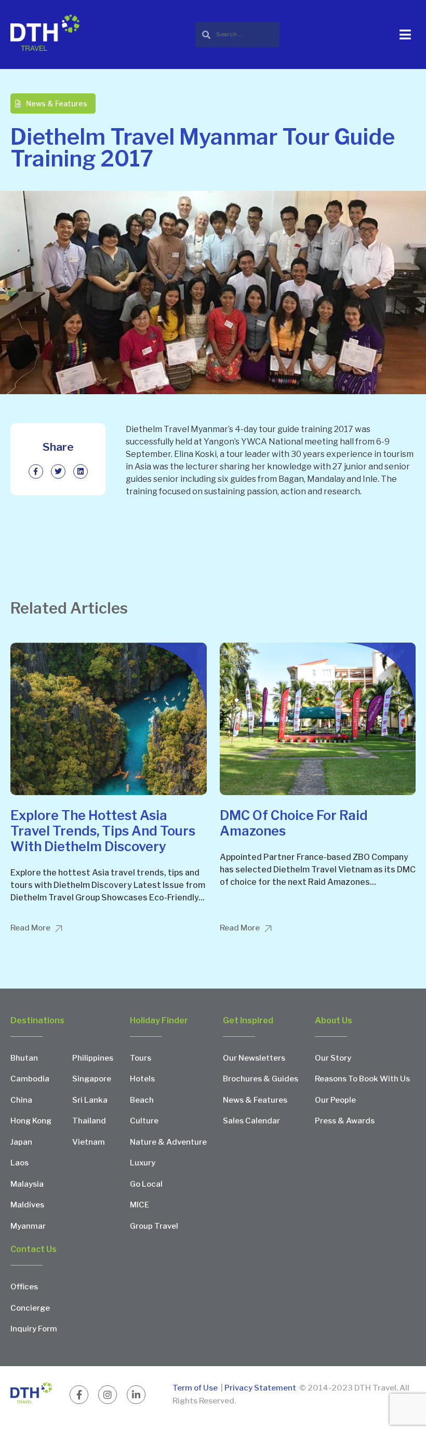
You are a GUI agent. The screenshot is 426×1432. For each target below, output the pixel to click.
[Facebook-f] (79, 1394)
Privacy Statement (260, 1388)
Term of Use (195, 1388)
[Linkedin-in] (136, 1394)
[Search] (237, 34)
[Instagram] (107, 1394)
